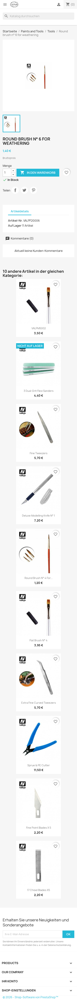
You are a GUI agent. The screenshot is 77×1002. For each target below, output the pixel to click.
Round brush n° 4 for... (39, 578)
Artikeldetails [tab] (20, 211)
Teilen (15, 190)
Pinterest (33, 190)
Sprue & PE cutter (38, 765)
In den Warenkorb (38, 172)
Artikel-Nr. (15, 220)
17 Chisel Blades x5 (38, 890)
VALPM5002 (39, 328)
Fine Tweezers (38, 453)
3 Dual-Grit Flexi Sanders (39, 391)
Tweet (24, 190)
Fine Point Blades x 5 (38, 827)
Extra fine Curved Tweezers (38, 702)
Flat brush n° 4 (38, 640)
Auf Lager (14, 225)
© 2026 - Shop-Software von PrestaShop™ (30, 997)
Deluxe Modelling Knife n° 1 (38, 515)
